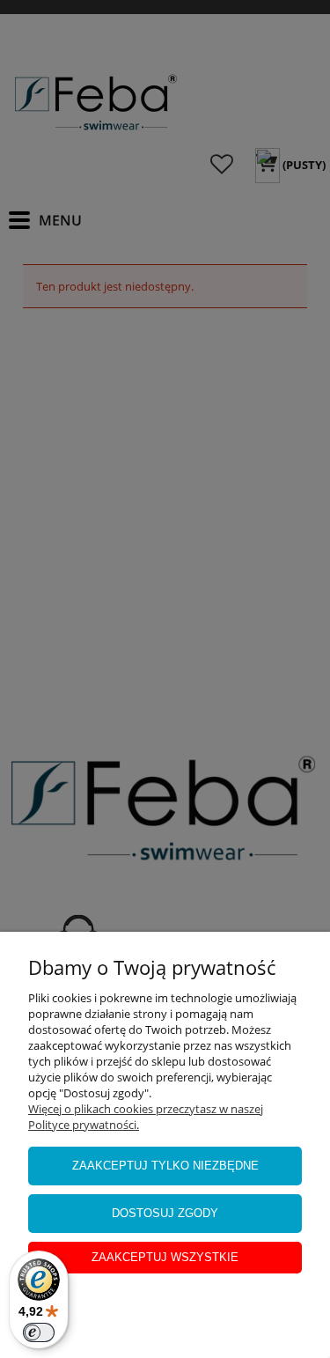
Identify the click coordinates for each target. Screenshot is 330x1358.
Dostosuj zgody (165, 1213)
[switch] (39, 1332)
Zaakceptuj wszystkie (165, 1257)
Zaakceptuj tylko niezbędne (165, 1165)
